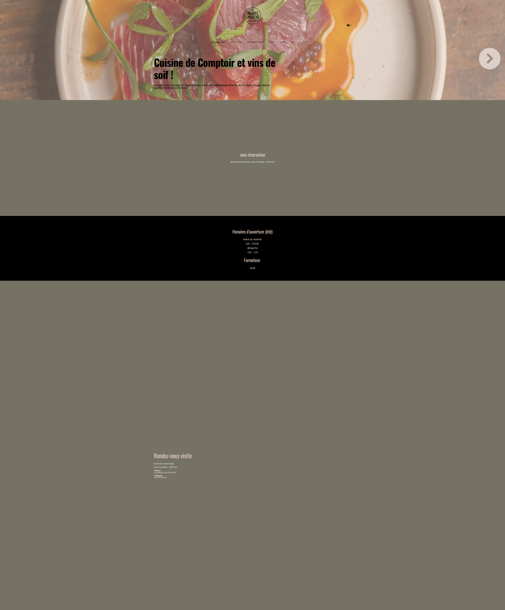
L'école (271, 42)
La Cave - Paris (236, 42)
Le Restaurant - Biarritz (255, 42)
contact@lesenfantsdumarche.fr (165, 472)
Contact (282, 42)
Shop (292, 42)
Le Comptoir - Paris (218, 42)
